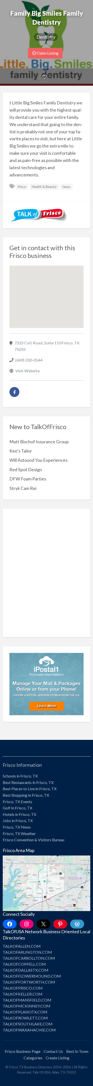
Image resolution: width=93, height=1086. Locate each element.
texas (66, 187)
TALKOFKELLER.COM (22, 994)
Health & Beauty (44, 187)
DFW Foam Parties (27, 478)
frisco (22, 187)
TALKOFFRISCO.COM (23, 988)
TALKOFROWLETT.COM (25, 1017)
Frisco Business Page (22, 1051)
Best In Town (77, 1051)
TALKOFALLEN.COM (22, 946)
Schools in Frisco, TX (20, 776)
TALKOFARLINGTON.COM (27, 952)
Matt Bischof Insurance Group (39, 441)
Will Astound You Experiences (38, 460)
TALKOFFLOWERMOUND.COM (32, 976)
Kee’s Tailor (20, 451)
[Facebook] (14, 392)
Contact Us (53, 1051)
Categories (33, 1057)
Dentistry (45, 37)
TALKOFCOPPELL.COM (24, 964)
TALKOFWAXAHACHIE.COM (29, 1029)
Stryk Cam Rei (22, 488)
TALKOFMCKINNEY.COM (26, 1006)
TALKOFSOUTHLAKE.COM (28, 1023)
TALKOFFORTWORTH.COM (29, 982)
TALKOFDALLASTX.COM (25, 970)
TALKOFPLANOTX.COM (25, 1011)
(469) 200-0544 (28, 360)
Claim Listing (47, 53)
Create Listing (57, 1057)
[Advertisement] (46, 576)
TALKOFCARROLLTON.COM (29, 958)
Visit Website (27, 370)
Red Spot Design (25, 469)
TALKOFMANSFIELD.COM (27, 1000)
